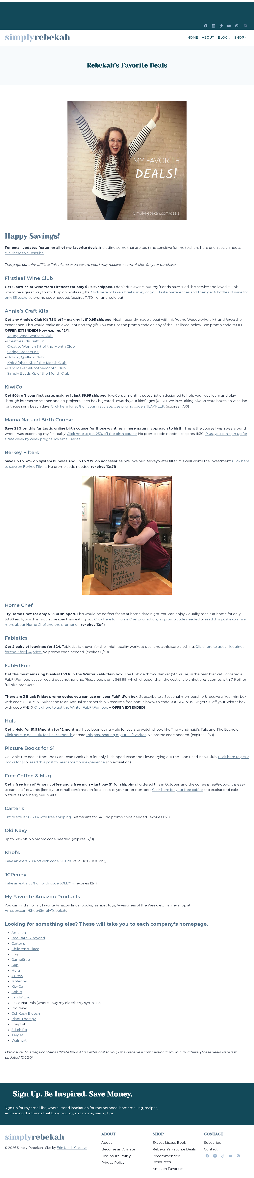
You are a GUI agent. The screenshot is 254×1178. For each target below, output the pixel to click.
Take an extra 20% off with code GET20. (38, 861)
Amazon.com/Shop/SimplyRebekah (35, 911)
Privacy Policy (112, 1163)
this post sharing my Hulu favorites (116, 735)
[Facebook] (205, 25)
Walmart (19, 1040)
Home (192, 37)
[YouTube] (229, 25)
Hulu (16, 970)
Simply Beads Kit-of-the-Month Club (38, 373)
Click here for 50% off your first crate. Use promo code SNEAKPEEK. (108, 406)
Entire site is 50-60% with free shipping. (38, 817)
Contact (211, 1149)
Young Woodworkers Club (30, 336)
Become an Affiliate (118, 1149)
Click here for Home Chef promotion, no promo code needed (147, 619)
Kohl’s (17, 992)
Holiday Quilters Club (25, 357)
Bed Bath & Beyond (28, 938)
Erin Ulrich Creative (72, 1148)
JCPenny (19, 981)
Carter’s (18, 943)
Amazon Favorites (168, 1169)
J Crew (17, 976)
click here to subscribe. (24, 253)
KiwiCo (17, 987)
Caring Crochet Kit (23, 352)
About (208, 37)
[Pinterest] (236, 25)
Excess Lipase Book (169, 1143)
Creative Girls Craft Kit (25, 341)
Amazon (19, 933)
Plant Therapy (24, 1019)
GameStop (21, 960)
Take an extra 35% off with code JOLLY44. (40, 883)
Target (17, 1035)
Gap (15, 965)
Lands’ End (21, 997)
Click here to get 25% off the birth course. (102, 434)
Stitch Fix (19, 1030)
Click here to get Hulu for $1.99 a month (39, 735)
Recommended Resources (166, 1159)
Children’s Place (25, 949)
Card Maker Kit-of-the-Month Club (36, 368)
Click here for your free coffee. (177, 790)
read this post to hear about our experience (67, 762)
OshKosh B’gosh (26, 1013)
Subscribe (212, 1143)
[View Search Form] (245, 25)
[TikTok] (221, 25)
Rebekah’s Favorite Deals (174, 1149)
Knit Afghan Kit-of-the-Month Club (36, 363)
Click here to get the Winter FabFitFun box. (71, 707)
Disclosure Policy (116, 1156)
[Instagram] (213, 25)
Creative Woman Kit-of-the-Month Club (41, 346)
